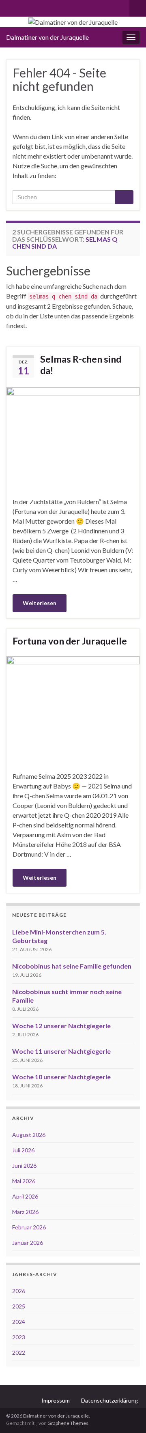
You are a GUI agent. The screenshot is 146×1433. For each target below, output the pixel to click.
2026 (18, 1290)
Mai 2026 (23, 1180)
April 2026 (25, 1196)
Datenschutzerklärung (109, 1400)
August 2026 (28, 1134)
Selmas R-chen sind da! (80, 364)
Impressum (55, 1400)
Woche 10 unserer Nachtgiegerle (61, 1077)
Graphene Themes (67, 1423)
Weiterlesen (39, 602)
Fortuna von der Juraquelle (70, 641)
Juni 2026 (24, 1165)
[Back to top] (128, 1415)
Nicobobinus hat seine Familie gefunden (71, 966)
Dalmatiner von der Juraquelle (47, 37)
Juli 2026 (23, 1150)
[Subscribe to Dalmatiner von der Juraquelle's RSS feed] (10, 7)
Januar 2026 (27, 1242)
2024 (18, 1321)
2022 (18, 1352)
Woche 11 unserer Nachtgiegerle (61, 1051)
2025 (18, 1306)
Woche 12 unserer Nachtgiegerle (61, 1025)
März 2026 (25, 1211)
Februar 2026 (29, 1227)
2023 (18, 1337)
